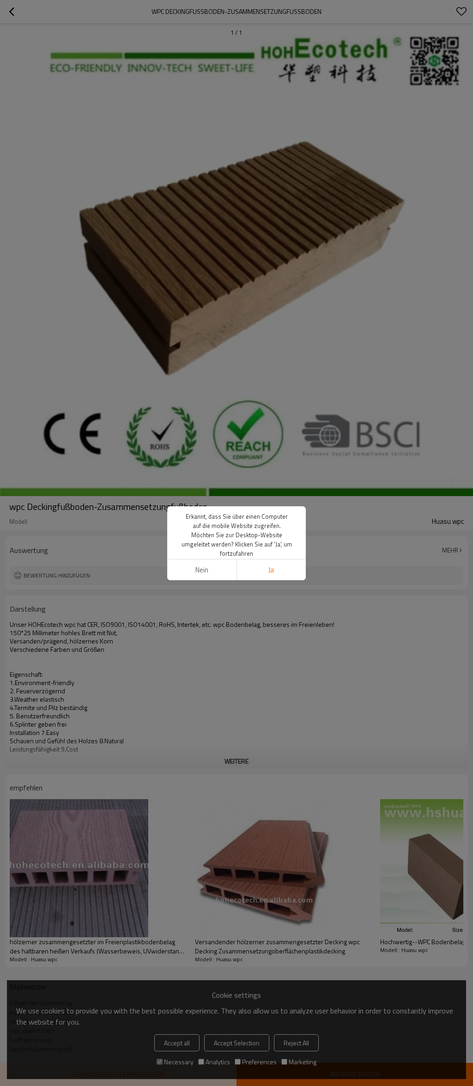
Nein (201, 569)
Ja (271, 569)
